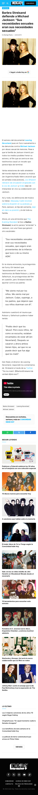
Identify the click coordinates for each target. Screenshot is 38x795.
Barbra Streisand (8, 406)
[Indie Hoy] (17, 3)
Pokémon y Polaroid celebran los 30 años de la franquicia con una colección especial (19, 467)
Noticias (5, 8)
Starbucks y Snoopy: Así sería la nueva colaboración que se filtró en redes (17, 659)
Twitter (29, 368)
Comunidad (30, 3)
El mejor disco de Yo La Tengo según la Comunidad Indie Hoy (17, 545)
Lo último (6, 706)
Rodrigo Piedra (8, 35)
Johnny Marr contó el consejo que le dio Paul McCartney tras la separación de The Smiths (18, 688)
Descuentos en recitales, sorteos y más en (18, 419)
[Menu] (3, 3)
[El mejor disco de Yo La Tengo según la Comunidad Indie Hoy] (19, 532)
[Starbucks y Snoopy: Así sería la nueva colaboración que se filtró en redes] (19, 646)
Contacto (9, 784)
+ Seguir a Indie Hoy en (18, 72)
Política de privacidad (24, 784)
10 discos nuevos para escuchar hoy (16, 494)
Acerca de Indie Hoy (23, 781)
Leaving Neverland (23, 406)
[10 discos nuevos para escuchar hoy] (19, 481)
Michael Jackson (8, 409)
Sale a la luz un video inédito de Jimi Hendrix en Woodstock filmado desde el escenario (18, 574)
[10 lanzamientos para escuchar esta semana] (19, 589)
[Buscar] (7, 3)
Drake (22, 186)
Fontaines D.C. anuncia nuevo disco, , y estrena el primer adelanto (18, 631)
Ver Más (19, 747)
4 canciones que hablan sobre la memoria (18, 519)
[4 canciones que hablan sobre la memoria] (19, 506)
